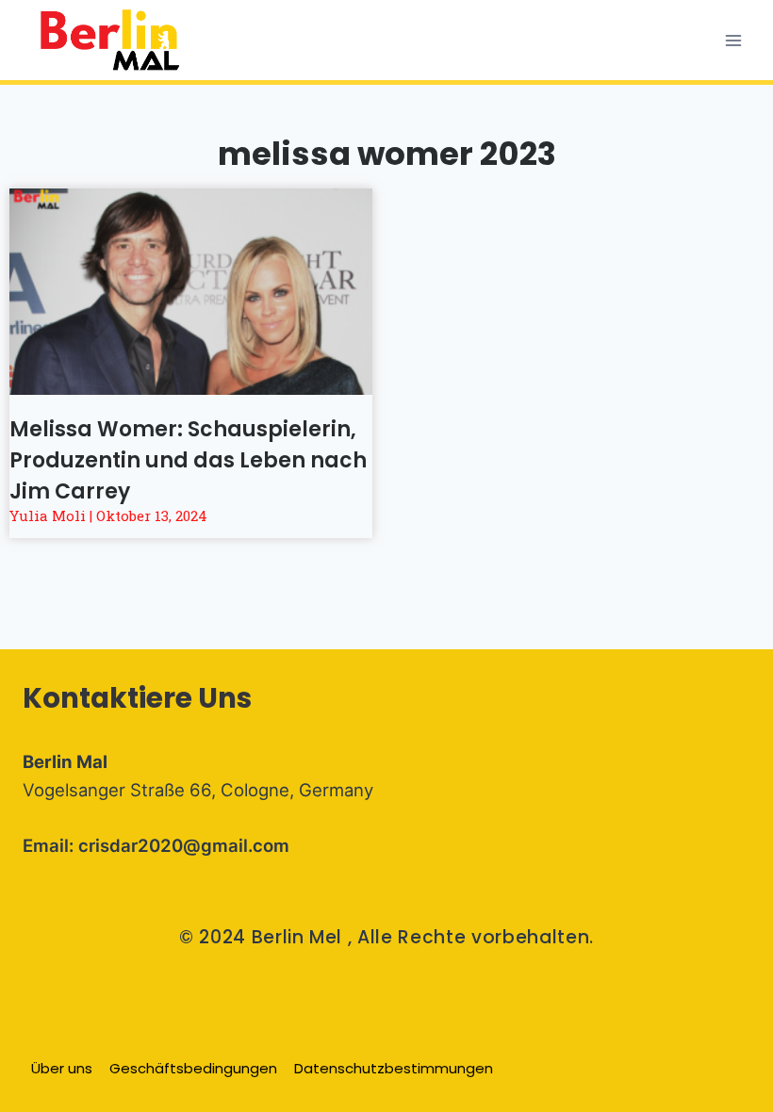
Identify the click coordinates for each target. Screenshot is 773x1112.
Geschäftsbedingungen (193, 1068)
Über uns (61, 1068)
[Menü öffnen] (732, 40)
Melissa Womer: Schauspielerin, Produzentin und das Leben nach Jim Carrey (188, 460)
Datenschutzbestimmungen (393, 1068)
